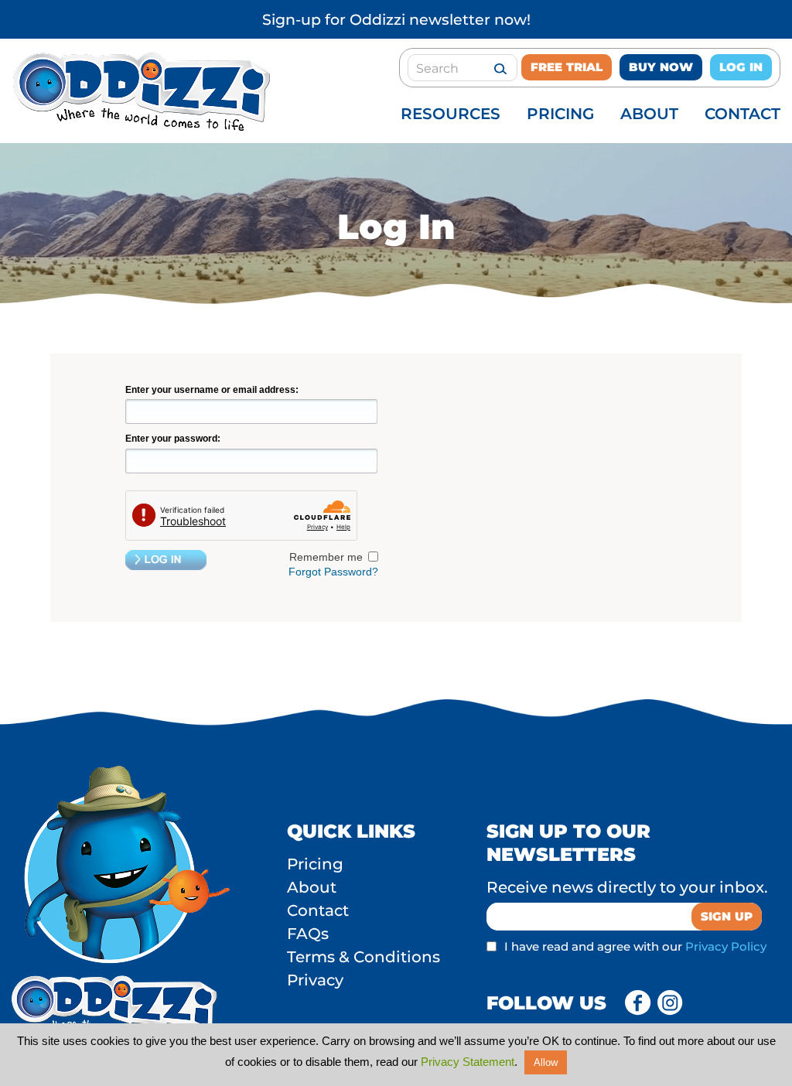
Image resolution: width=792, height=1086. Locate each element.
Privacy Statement (467, 1061)
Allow (546, 1062)
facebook (638, 1003)
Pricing (315, 864)
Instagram (670, 1003)
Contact (318, 910)
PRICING (560, 113)
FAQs (308, 933)
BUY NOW (661, 67)
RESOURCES (450, 113)
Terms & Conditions (363, 957)
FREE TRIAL (567, 67)
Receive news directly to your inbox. (627, 887)
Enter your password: (172, 438)
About (311, 887)
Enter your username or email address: (212, 389)
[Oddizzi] (139, 126)
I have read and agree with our (635, 946)
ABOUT (649, 113)
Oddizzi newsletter (420, 20)
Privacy (315, 980)
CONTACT (742, 113)
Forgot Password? (333, 571)
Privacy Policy (725, 946)
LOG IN (741, 67)
